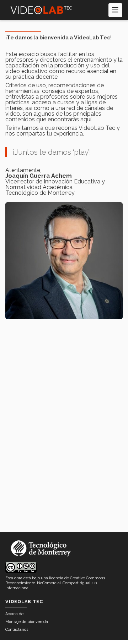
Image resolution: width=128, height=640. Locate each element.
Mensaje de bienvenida (26, 621)
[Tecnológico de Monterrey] (41, 10)
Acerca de (14, 614)
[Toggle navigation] (115, 10)
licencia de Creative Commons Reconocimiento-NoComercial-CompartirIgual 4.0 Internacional (55, 583)
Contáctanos (16, 629)
